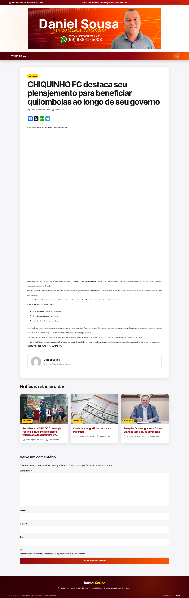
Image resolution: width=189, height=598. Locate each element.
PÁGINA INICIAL (18, 56)
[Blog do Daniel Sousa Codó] (94, 28)
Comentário (26, 471)
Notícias (33, 76)
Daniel (94, 583)
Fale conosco (174, 2)
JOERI (178, 595)
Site (21, 537)
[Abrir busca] (177, 56)
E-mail (23, 524)
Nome (23, 510)
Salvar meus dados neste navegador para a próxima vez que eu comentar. (52, 554)
